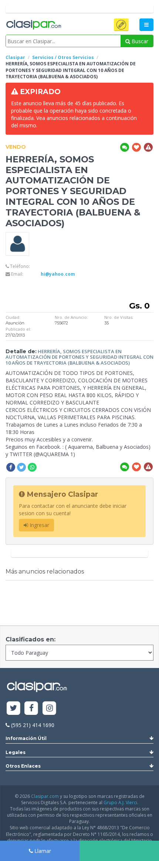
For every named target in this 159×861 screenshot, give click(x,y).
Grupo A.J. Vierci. (121, 802)
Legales (16, 752)
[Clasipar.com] (33, 25)
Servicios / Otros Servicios (63, 57)
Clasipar (15, 57)
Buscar (139, 41)
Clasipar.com (45, 796)
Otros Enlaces (23, 766)
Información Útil (26, 738)
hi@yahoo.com (58, 274)
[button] (121, 24)
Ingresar (38, 524)
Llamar (42, 850)
